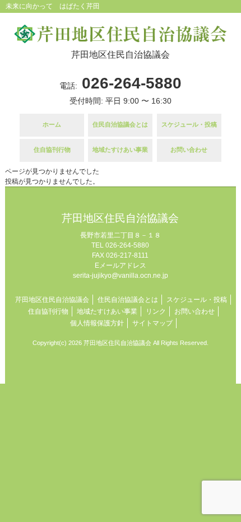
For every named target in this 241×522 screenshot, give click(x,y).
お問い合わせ (194, 311)
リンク (156, 311)
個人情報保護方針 (97, 323)
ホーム (52, 124)
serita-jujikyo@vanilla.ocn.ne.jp (120, 275)
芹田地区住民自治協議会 (52, 300)
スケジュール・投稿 (196, 300)
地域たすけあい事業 (107, 311)
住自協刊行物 (48, 311)
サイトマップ (152, 323)
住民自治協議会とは (120, 124)
